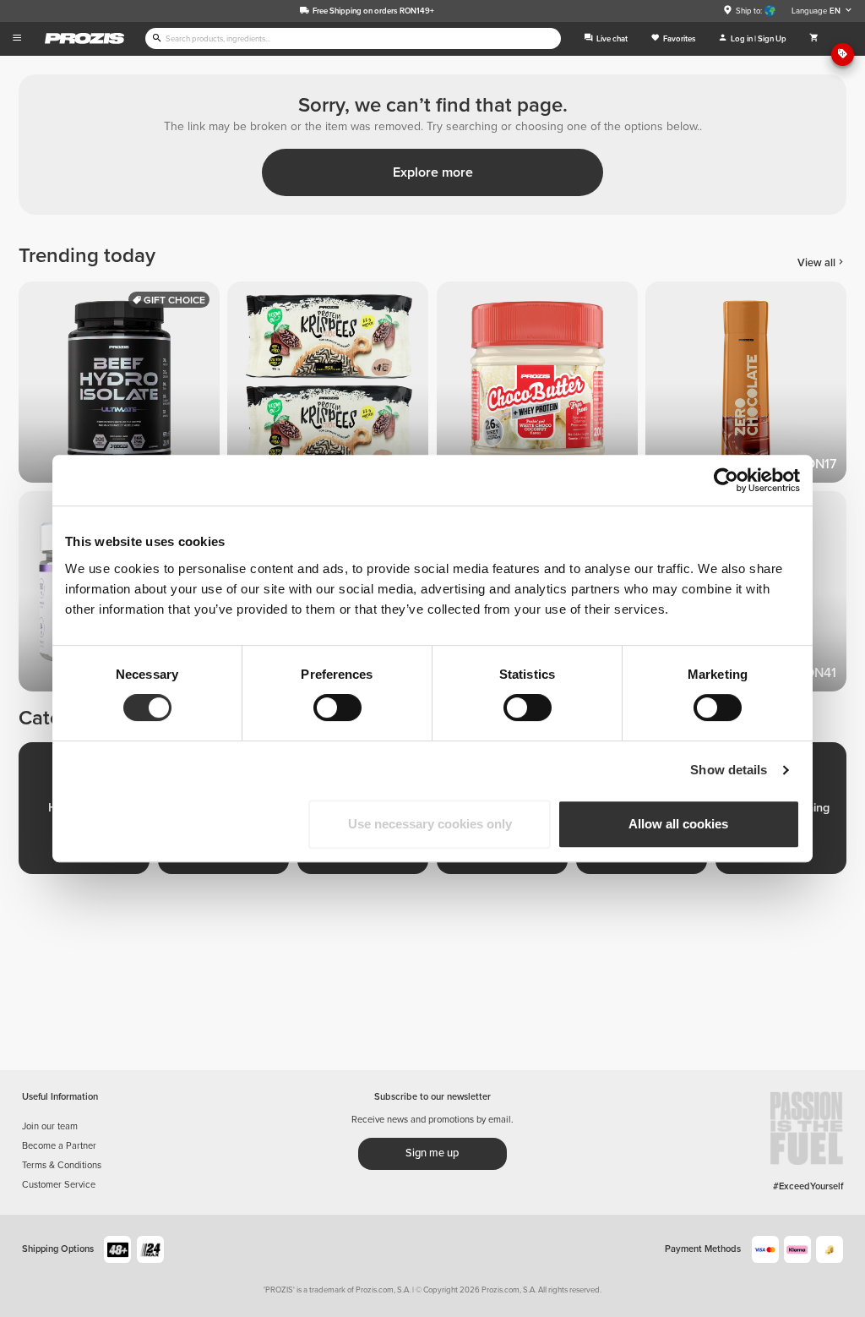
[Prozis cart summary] (813, 39)
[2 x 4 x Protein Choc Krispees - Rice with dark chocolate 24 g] (331, 385)
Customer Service (58, 1184)
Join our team (50, 1126)
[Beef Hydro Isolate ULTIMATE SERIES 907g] (123, 385)
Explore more (433, 172)
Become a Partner (59, 1145)
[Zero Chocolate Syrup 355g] (749, 385)
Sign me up (432, 1153)
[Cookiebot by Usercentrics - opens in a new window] (726, 480)
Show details (728, 769)
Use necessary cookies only (430, 824)
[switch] (337, 707)
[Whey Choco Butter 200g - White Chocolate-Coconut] (541, 385)
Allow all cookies (678, 824)
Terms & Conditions (61, 1165)
